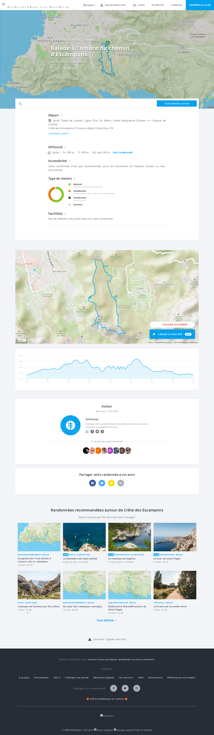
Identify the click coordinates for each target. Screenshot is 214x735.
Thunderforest (161, 342)
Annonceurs (155, 678)
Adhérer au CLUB (200, 4)
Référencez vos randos (181, 678)
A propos (24, 678)
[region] (107, 297)
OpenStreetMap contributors (186, 342)
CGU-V (57, 678)
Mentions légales (103, 678)
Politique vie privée (77, 678)
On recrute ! (126, 678)
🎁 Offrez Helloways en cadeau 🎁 (107, 699)
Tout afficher (105, 620)
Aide (141, 678)
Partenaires (41, 678)
